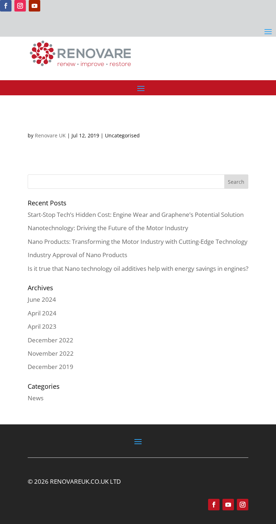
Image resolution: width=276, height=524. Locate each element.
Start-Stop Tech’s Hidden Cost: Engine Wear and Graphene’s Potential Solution (136, 214)
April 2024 (42, 313)
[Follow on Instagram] (20, 6)
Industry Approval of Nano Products (77, 255)
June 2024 (42, 299)
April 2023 (42, 326)
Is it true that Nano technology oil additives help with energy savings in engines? (138, 268)
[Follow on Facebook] (6, 6)
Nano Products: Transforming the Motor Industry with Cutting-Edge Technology (138, 241)
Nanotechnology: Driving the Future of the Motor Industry (108, 228)
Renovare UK (50, 135)
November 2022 (51, 353)
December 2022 (50, 340)
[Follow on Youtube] (34, 6)
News (35, 398)
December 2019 (50, 367)
